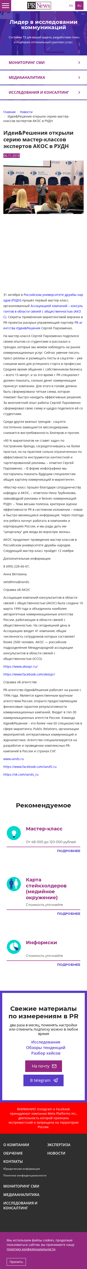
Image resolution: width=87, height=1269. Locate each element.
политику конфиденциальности (31, 1249)
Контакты (13, 1161)
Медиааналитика (27, 77)
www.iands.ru (13, 759)
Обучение (13, 1153)
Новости (56, 1153)
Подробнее (68, 850)
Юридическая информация (21, 1169)
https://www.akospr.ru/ (20, 666)
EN (71, 6)
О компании (16, 1145)
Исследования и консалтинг (39, 92)
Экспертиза (58, 1145)
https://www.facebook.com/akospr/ (29, 674)
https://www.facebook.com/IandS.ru (30, 767)
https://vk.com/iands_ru (21, 774)
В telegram (40, 1080)
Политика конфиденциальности (24, 1175)
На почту (40, 1066)
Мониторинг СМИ (27, 62)
